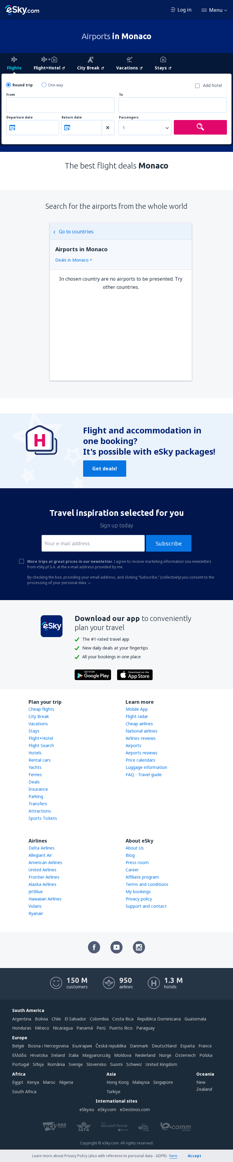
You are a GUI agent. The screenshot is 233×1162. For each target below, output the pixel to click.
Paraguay (145, 1028)
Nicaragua (63, 1028)
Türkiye (113, 1091)
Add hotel (212, 85)
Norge (165, 1055)
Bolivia (41, 1019)
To (121, 95)
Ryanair (36, 913)
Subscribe (169, 543)
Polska (205, 1055)
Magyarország (96, 1055)
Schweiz (134, 1064)
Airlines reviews (141, 738)
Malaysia (141, 1082)
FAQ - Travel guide (144, 774)
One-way (55, 85)
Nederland (145, 1055)
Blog (130, 855)
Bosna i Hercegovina (48, 1046)
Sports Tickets (43, 818)
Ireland (58, 1055)
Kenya (33, 1082)
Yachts (35, 767)
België (18, 1046)
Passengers (129, 117)
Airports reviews (141, 753)
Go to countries (76, 231)
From (10, 95)
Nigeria (66, 1082)
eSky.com (107, 1109)
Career (132, 870)
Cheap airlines (139, 723)
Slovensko (96, 1064)
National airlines (141, 731)
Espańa (187, 1046)
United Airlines (42, 870)
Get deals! (104, 468)
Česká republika (111, 1046)
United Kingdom (161, 1064)
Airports (133, 745)
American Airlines (45, 862)
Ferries (35, 774)
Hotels (35, 753)
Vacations (38, 723)
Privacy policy (139, 899)
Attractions (40, 811)
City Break (39, 716)
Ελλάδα (19, 1055)
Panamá (84, 1028)
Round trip (22, 85)
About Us (135, 848)
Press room (137, 862)
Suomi (116, 1064)
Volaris (35, 906)
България (82, 1046)
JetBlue (36, 891)
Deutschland (164, 1046)
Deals (34, 782)
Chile (56, 1019)
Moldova (122, 1055)
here (173, 1155)
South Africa (24, 1091)
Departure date (19, 117)
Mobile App (137, 709)
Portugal (20, 1064)
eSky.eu (86, 1109)
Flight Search (41, 745)
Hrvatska (39, 1055)
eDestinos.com (135, 1109)
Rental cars (40, 760)
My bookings (138, 891)
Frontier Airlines (44, 877)
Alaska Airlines (42, 884)
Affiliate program (142, 877)
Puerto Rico (121, 1028)
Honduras (21, 1028)
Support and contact (146, 906)
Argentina (21, 1019)
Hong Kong (117, 1082)
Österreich (185, 1055)
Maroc (49, 1082)
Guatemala (195, 1019)
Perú (101, 1028)
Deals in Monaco (72, 260)
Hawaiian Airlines (45, 899)
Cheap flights (41, 709)
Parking (36, 796)
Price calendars (140, 760)
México (42, 1028)
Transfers (38, 803)
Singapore (163, 1082)
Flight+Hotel (41, 738)
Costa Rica (122, 1019)
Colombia (99, 1019)
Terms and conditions (147, 884)
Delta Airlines (42, 848)
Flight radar (137, 716)
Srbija (38, 1064)
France (205, 1046)
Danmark (139, 1046)
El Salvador (75, 1019)
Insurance (38, 789)
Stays (34, 731)
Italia (74, 1055)
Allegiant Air (40, 855)
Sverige (76, 1064)
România (56, 1064)
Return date (72, 117)
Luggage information (146, 767)
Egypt (17, 1082)
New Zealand (204, 1085)
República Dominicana (159, 1019)
